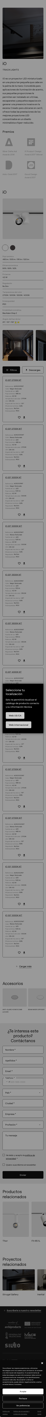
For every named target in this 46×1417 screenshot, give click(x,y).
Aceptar (23, 1391)
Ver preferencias (23, 1405)
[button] (42, 1363)
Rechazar (23, 1398)
